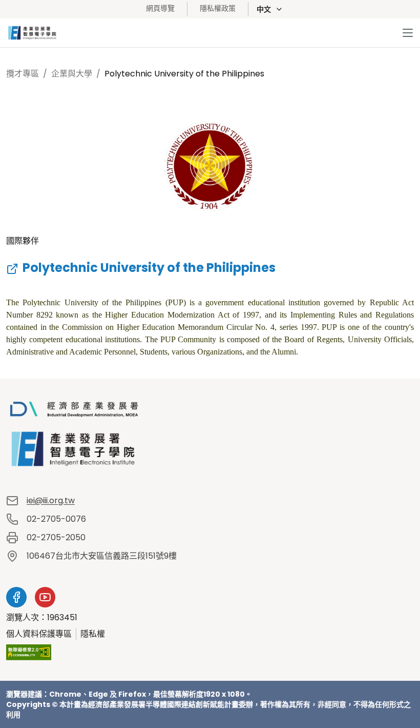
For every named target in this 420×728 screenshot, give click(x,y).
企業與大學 (71, 74)
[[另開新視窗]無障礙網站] (28, 652)
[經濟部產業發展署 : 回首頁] (210, 434)
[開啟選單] (408, 33)
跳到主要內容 (45, 39)
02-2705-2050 (56, 537)
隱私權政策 (218, 8)
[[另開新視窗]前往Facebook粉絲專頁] (16, 597)
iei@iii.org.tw (51, 500)
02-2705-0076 (56, 519)
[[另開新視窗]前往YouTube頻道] (45, 597)
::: (131, 8)
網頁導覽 (160, 8)
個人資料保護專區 (39, 634)
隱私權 (92, 634)
